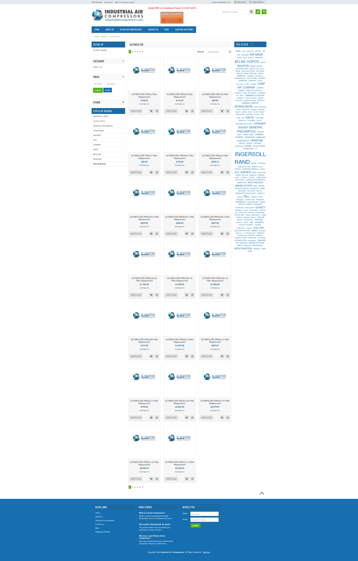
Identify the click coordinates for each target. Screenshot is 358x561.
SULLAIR (258, 227)
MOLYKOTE (242, 191)
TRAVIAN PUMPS (241, 238)
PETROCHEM (250, 200)
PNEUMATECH (241, 202)
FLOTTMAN (259, 118)
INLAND (254, 163)
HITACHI (249, 143)
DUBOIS (253, 109)
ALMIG (239, 58)
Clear (107, 90)
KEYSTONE (261, 172)
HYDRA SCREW (259, 146)
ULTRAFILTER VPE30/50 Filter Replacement (179, 156)
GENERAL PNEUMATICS (103, 126)
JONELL (262, 169)
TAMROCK (260, 233)
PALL (95, 140)
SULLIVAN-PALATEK (242, 230)
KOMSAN (261, 175)
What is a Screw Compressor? (152, 513)
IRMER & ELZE (257, 167)
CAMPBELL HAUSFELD (255, 76)
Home (96, 36)
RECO (246, 210)
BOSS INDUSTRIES (248, 71)
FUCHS (259, 120)
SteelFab (258, 225)
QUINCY (260, 207)
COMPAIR (97, 144)
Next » (143, 51)
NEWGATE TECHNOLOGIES (245, 193)
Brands (104, 36)
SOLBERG (259, 222)
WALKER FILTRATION (256, 243)
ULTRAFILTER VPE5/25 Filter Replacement (180, 95)
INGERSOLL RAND (100, 116)
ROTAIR (251, 212)
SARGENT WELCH (250, 217)
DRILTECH (245, 109)
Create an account (128, 2)
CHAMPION (242, 80)
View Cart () (258, 2)
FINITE (95, 149)
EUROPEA (249, 114)
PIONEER (260, 199)
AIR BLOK (250, 51)
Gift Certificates (97, 2)
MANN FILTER (243, 185)
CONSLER (261, 93)
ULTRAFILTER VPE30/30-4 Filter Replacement (179, 218)
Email (185, 519)
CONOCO (238, 93)
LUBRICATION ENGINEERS (255, 180)
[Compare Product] (257, 11)
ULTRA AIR (261, 238)
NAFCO (259, 191)
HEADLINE (97, 159)
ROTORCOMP (239, 215)
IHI (256, 149)
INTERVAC (262, 163)
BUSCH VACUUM (250, 73)
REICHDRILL (253, 210)
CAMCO (260, 73)
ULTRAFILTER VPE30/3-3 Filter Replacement (144, 402)
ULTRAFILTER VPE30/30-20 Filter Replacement (144, 279)
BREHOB (240, 73)
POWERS (249, 204)
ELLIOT (255, 112)
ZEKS (263, 248)
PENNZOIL (240, 199)
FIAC (262, 114)
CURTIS (240, 98)
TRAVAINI (259, 235)
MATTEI (262, 186)
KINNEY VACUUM (242, 175)
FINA (238, 118)
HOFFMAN (257, 143)
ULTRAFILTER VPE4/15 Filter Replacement (144, 156)
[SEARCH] (251, 12)
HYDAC (248, 145)
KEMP (254, 172)
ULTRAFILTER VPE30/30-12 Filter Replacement (215, 279)
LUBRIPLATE (242, 182)
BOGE (238, 71)
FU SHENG (251, 120)
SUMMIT (254, 230)
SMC (252, 222)
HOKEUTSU (239, 146)
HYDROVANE (248, 148)
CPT (241, 95)
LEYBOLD (243, 177)
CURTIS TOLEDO (250, 98)
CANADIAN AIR (239, 78)
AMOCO (251, 58)
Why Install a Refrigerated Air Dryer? (155, 524)
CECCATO (262, 78)
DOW (256, 107)
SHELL (246, 222)
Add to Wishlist (151, 111)
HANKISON (250, 137)
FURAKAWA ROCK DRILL (244, 124)
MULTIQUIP (251, 191)
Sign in (117, 2)
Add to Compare (157, 111)
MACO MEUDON (255, 182)
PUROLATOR (249, 208)
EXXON (256, 114)
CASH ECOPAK (251, 78)
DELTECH (261, 100)
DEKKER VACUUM (249, 100)
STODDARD (240, 228)
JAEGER (238, 169)
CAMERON (241, 76)
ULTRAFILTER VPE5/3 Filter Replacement (144, 95)
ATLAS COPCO (99, 121)
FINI (242, 118)
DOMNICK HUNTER (250, 103)
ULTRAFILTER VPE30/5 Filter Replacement (215, 156)
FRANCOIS (242, 120)
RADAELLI (238, 210)
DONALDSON (98, 130)
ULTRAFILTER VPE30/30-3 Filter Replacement (215, 218)
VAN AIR (261, 240)
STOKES (249, 228)
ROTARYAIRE (260, 212)
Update (98, 90)
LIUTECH (252, 177)
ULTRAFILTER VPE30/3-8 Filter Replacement (180, 340)
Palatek (239, 197)
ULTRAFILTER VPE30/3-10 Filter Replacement (179, 463)
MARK (255, 186)
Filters (97, 67)
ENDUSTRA (240, 114)
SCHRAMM (258, 219)
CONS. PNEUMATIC (250, 93)
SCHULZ (239, 222)
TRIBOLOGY (252, 238)
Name (185, 513)
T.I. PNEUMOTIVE (249, 233)
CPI (237, 95)
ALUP (245, 57)
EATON (244, 112)
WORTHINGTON (243, 248)
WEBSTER (247, 245)
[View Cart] (264, 11)
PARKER (254, 197)
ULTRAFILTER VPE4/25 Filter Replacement (215, 95)
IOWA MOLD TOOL (244, 167)
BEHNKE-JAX (254, 69)
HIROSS (242, 143)
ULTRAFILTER (240, 240)
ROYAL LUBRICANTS (252, 215)
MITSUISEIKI (254, 188)
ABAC (238, 51)
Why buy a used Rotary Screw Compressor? (152, 537)
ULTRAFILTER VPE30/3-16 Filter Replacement (215, 402)
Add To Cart (136, 111)
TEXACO (251, 235)
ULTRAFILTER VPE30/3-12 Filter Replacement (144, 463)
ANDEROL (259, 57)
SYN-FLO (239, 233)
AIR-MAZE (97, 135)
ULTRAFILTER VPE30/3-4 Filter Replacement (215, 340)
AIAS (243, 51)
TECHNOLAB (242, 235)
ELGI (250, 112)
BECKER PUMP (242, 68)
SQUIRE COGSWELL (246, 225)
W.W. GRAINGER (242, 243)
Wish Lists (241, 2)
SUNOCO (262, 231)
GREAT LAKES (248, 134)
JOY (237, 172)
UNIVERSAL (252, 240)
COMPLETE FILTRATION (253, 90)
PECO (260, 197)
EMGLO (262, 112)
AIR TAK (258, 51)
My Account (108, 2)
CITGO (246, 84)
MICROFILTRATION (242, 188)
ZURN (250, 251)
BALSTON (97, 154)
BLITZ (262, 69)
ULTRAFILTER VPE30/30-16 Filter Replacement (179, 279)
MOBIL (262, 188)
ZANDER (256, 248)
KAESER (246, 172)
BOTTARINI (260, 71)
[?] (251, 44)
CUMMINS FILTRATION (254, 95)
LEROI (237, 177)
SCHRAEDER (248, 220)
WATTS (240, 245)
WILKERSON (258, 245)
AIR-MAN (245, 55)
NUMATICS (261, 193)
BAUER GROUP (256, 66)
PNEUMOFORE (252, 202)
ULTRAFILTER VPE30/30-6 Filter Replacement (144, 218)
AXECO (263, 62)
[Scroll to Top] (263, 494)
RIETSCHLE (243, 212)
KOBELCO (253, 175)
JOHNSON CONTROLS (250, 169)
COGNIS (253, 84)
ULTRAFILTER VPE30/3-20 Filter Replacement (179, 402)
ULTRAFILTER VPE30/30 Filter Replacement (144, 340)
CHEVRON (252, 80)
